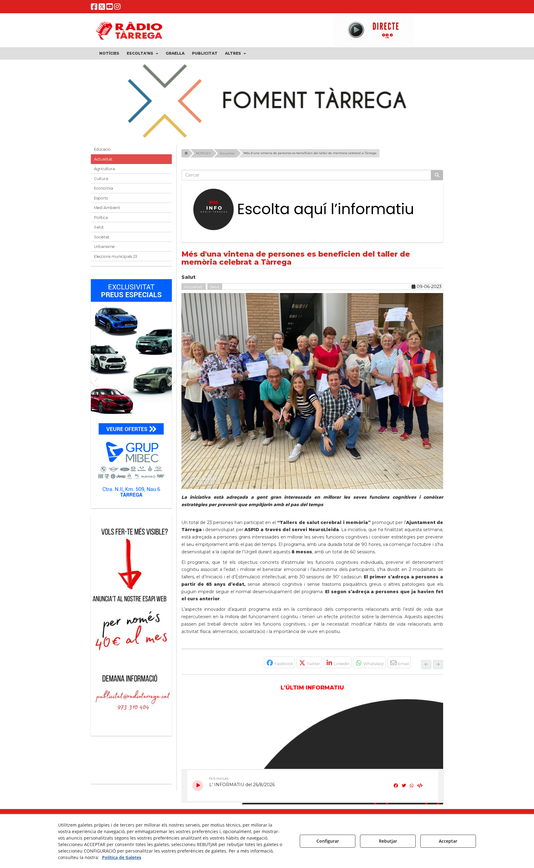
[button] (94, 8)
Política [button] (101, 221)
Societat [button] (101, 240)
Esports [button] (101, 201)
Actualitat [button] (103, 163)
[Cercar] (437, 179)
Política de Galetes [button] (121, 857)
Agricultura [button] (104, 172)
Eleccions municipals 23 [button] (115, 260)
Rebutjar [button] (388, 841)
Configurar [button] (327, 841)
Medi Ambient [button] (107, 211)
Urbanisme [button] (104, 250)
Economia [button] (103, 192)
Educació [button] (102, 153)
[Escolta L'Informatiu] (312, 213)
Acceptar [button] (448, 841)
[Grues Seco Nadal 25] (267, 102)
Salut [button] (99, 231)
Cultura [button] (101, 182)
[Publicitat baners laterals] (131, 625)
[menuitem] (109, 53)
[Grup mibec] (131, 394)
